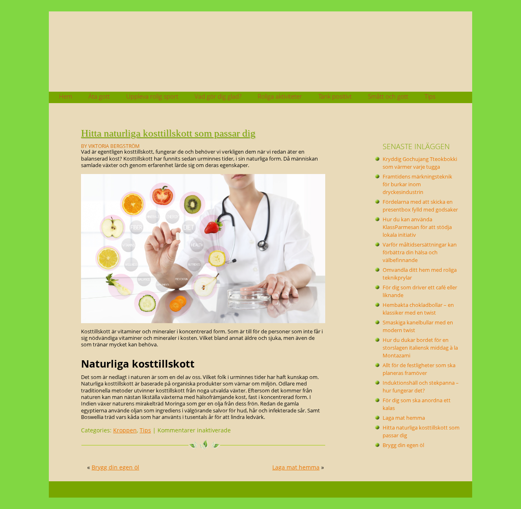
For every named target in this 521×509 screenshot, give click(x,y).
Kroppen (125, 430)
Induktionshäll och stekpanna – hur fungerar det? (421, 386)
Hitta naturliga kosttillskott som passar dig (168, 133)
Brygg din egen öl (115, 467)
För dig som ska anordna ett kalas (417, 404)
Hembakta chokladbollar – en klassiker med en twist (418, 309)
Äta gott (99, 96)
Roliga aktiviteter (280, 96)
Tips (430, 96)
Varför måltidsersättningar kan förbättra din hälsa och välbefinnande (420, 252)
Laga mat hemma (296, 467)
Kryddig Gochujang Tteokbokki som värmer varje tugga (420, 163)
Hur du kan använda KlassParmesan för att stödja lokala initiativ (417, 227)
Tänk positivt (335, 96)
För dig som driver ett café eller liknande (420, 291)
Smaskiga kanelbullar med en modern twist (418, 326)
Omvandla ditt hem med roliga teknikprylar (420, 274)
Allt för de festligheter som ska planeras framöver (419, 369)
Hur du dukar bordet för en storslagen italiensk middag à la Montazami (420, 348)
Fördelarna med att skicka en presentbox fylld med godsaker (420, 205)
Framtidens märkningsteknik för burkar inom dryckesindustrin (417, 184)
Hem (65, 96)
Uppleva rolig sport (152, 96)
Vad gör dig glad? (218, 96)
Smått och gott (388, 96)
